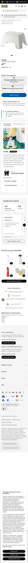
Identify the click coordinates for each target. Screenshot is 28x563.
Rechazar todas (14, 555)
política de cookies (7, 546)
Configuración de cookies (14, 558)
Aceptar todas (14, 551)
